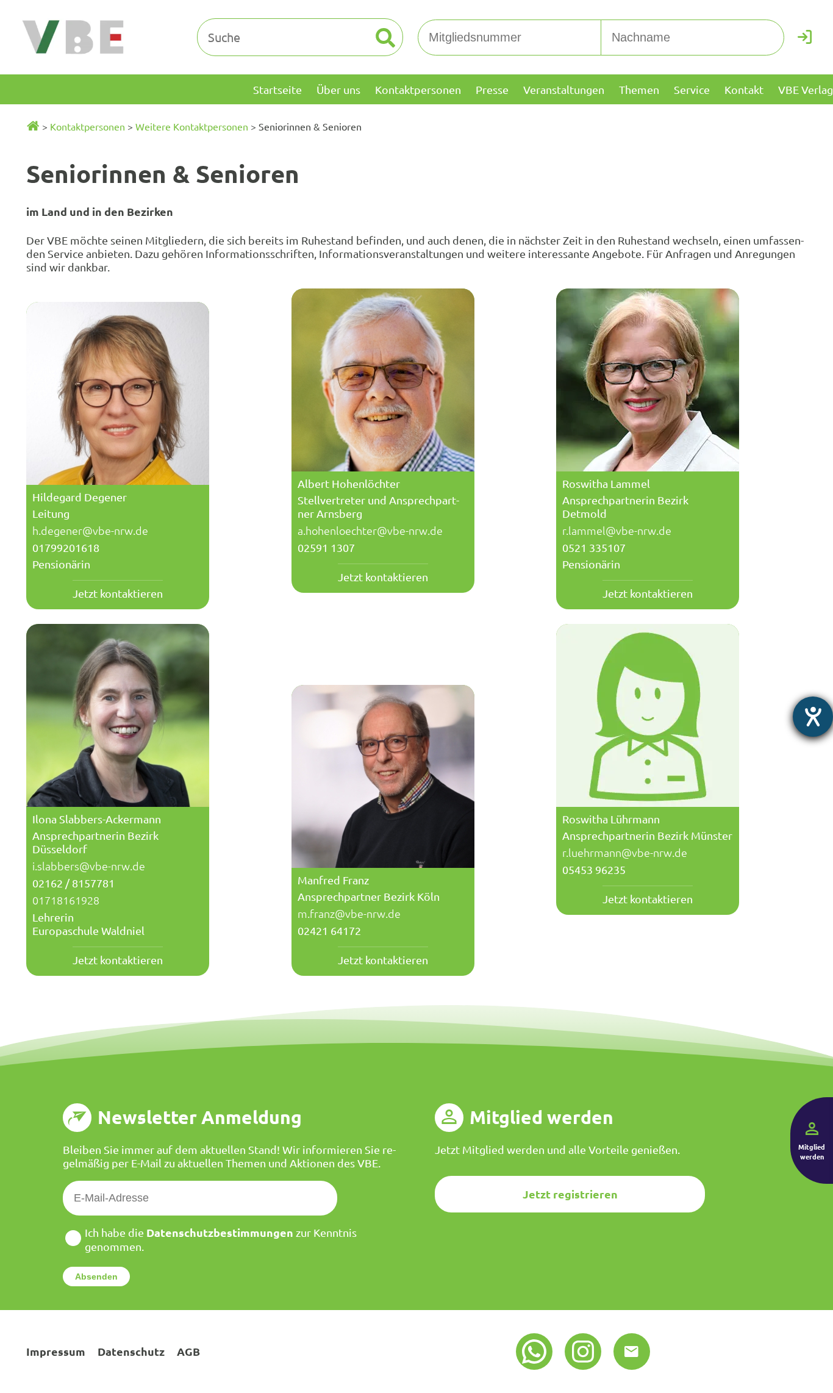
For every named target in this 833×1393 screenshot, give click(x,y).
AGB (188, 1351)
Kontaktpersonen (87, 126)
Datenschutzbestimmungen (219, 1232)
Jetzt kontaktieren (118, 593)
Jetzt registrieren (570, 1194)
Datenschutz (131, 1351)
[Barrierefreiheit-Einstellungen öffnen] (813, 716)
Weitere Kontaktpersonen (191, 126)
